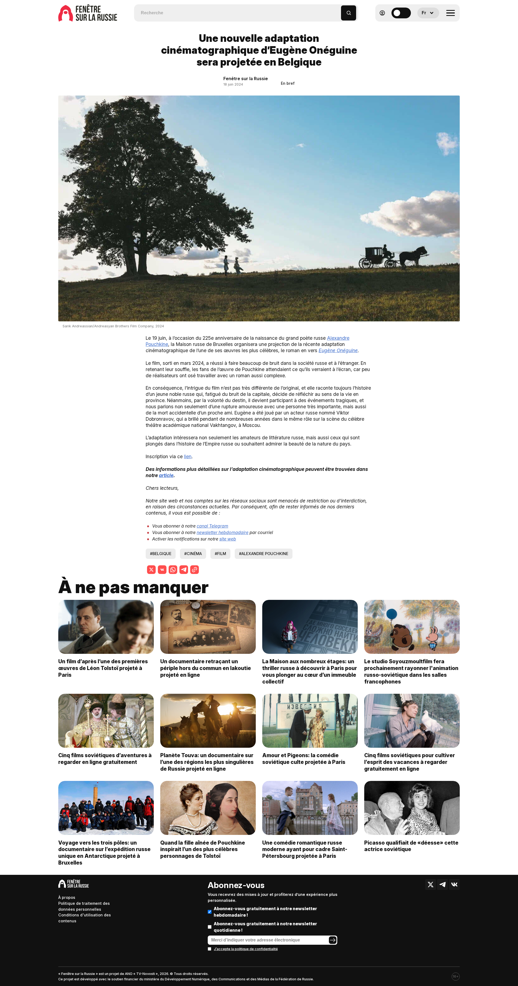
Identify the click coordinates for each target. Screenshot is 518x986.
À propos (66, 897)
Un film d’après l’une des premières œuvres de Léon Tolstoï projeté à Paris (103, 668)
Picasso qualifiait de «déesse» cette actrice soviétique (411, 846)
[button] (337, 10)
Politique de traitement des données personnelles (84, 906)
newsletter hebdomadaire (222, 532)
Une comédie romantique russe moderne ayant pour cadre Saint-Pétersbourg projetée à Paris (304, 849)
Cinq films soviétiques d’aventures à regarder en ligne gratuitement (105, 758)
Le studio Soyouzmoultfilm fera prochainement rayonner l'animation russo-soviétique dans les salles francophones (411, 671)
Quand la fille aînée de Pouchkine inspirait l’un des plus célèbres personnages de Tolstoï (202, 849)
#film (220, 553)
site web (227, 539)
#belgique (160, 553)
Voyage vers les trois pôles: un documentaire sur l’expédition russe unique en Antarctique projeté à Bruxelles (104, 852)
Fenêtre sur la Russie (245, 78)
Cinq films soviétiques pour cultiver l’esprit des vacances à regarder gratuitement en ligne (409, 762)
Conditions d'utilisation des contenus (84, 918)
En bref (288, 83)
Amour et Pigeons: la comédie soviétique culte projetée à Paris (303, 758)
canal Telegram (212, 526)
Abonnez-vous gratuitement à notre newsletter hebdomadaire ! (265, 912)
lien (188, 456)
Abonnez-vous (236, 885)
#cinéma (193, 553)
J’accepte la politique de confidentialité (246, 949)
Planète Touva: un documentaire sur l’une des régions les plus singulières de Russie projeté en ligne (207, 762)
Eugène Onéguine (338, 350)
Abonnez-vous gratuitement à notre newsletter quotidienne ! (265, 927)
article (166, 475)
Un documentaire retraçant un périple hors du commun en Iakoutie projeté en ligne (205, 668)
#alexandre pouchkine (263, 553)
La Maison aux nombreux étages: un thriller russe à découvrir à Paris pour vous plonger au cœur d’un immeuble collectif (309, 671)
